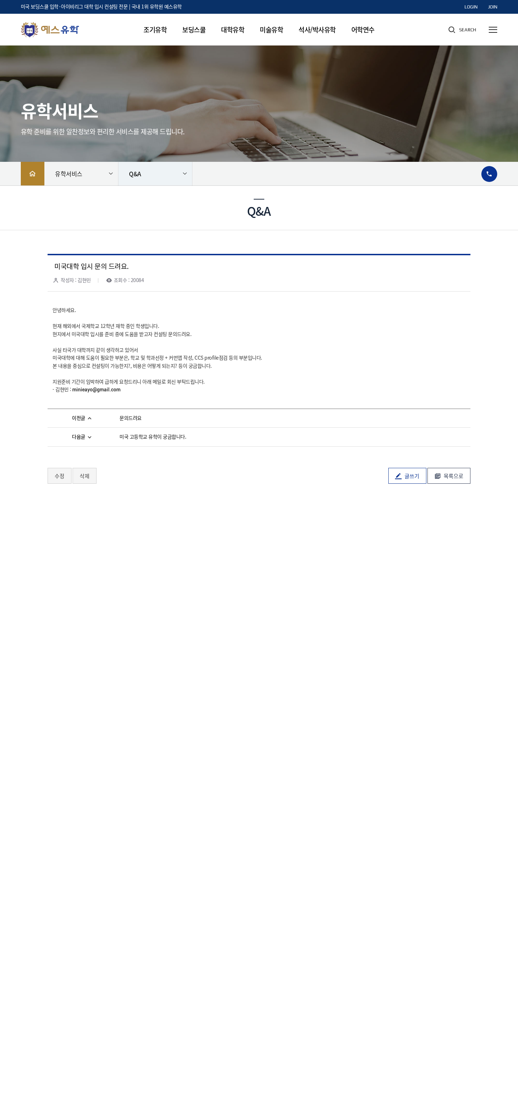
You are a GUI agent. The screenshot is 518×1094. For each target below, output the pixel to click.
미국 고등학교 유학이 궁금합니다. (152, 437)
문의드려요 (130, 418)
